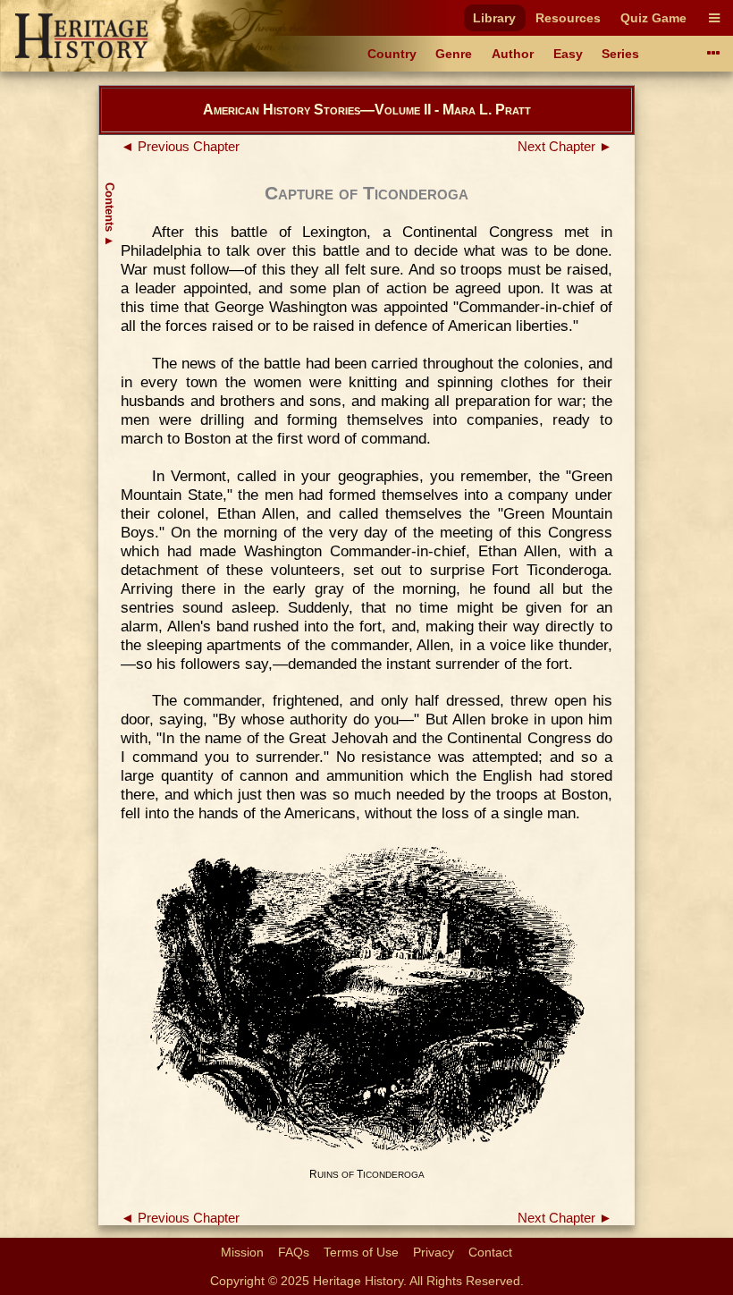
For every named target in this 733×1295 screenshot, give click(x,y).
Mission (242, 1252)
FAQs (293, 1252)
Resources (568, 18)
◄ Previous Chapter (180, 147)
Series (620, 54)
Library (494, 18)
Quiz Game (653, 18)
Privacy (433, 1252)
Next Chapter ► (565, 147)
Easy (568, 54)
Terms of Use (361, 1252)
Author (513, 54)
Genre (453, 54)
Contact (490, 1252)
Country (392, 54)
